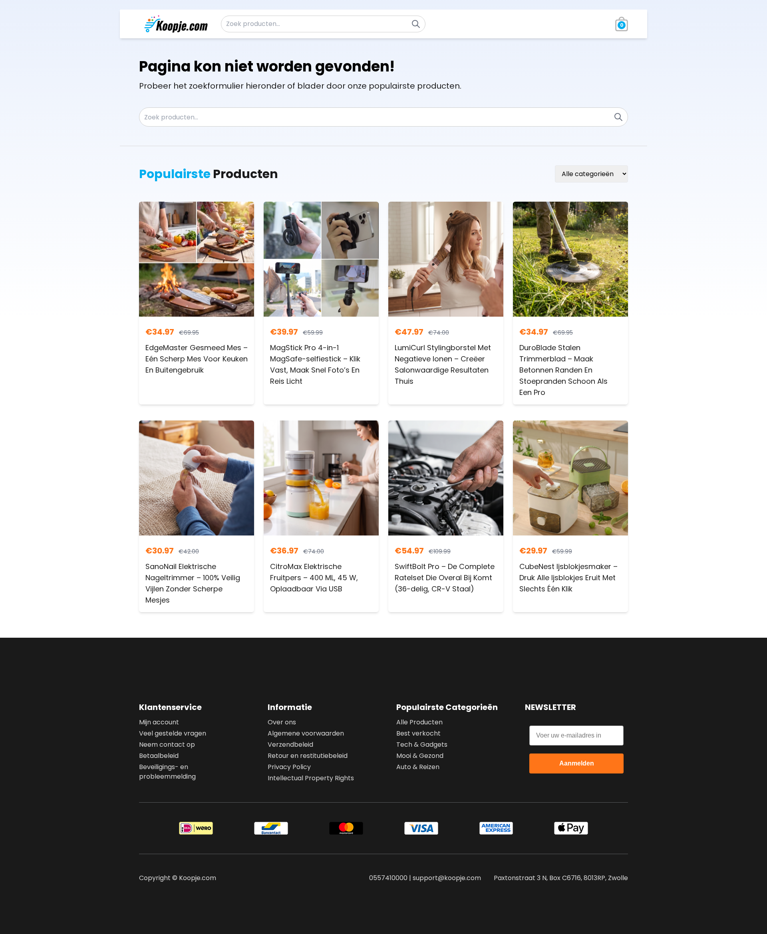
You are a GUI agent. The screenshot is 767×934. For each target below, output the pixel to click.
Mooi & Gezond (419, 755)
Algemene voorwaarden (306, 733)
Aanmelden (576, 763)
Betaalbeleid (159, 755)
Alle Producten (419, 722)
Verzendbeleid (290, 744)
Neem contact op (167, 744)
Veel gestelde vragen (172, 733)
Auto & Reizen (417, 766)
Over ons (282, 722)
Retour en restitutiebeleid (308, 755)
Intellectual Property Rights (311, 778)
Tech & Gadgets (421, 744)
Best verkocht (418, 733)
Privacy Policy (289, 766)
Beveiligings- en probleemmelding (167, 771)
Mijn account (159, 722)
